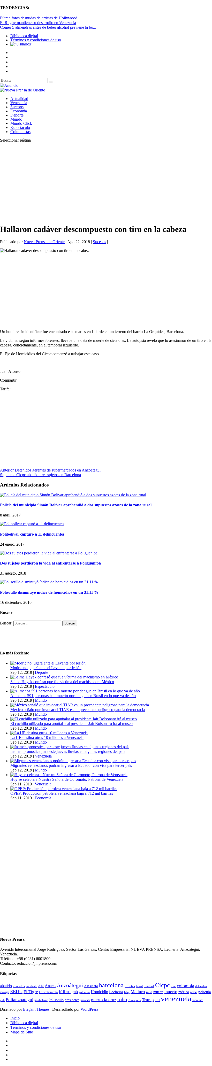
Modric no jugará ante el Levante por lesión (45, 668)
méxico (183, 992)
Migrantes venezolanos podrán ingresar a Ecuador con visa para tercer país (71, 765)
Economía (18, 111)
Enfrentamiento (48, 992)
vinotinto (197, 1000)
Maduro (138, 991)
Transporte (134, 1000)
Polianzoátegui (19, 999)
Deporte (17, 115)
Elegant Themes (36, 1009)
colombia (185, 985)
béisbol (149, 986)
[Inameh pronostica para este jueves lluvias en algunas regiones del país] (69, 747)
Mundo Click (21, 123)
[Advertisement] (106, 183)
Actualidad (19, 98)
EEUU (16, 991)
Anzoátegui (70, 985)
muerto (170, 991)
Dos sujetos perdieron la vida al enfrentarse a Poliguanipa (50, 563)
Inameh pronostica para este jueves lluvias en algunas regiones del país (67, 751)
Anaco (50, 986)
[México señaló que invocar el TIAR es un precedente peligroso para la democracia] (79, 705)
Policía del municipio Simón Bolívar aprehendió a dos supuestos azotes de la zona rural (76, 505)
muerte (158, 992)
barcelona (111, 985)
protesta (85, 1000)
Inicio (15, 1018)
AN (41, 986)
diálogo (4, 992)
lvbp (127, 992)
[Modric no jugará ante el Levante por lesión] (48, 663)
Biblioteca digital (24, 36)
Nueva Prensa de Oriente (44, 242)
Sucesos (17, 107)
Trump (148, 999)
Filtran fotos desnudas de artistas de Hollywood (38, 18)
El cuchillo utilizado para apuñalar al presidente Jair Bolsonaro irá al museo (71, 723)
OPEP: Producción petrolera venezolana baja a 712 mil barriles (61, 793)
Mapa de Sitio (21, 1032)
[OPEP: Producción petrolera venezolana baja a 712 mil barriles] (63, 788)
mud (149, 992)
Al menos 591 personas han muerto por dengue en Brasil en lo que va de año (73, 695)
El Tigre (31, 991)
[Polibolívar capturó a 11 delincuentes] (32, 524)
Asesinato (91, 986)
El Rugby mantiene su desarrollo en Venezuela (38, 22)
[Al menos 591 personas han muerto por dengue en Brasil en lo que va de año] (75, 691)
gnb (75, 992)
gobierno (84, 992)
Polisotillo (56, 1000)
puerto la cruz (103, 999)
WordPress (89, 1009)
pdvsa (193, 992)
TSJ (157, 1000)
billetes (130, 986)
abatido (6, 986)
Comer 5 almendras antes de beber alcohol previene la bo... (48, 27)
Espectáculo (20, 127)
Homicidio (99, 992)
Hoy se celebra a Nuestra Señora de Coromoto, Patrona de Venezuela (66, 779)
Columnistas (20, 131)
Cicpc (162, 985)
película (204, 992)
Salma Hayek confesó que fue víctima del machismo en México (62, 681)
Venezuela (18, 103)
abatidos (19, 986)
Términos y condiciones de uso (35, 40)
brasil (139, 986)
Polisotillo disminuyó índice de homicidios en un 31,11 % (49, 592)
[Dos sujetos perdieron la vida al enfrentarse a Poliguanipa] (48, 553)
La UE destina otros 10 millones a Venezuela (47, 737)
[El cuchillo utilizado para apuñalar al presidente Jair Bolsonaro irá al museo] (73, 719)
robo (122, 999)
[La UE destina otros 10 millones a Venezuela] (49, 733)
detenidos (201, 986)
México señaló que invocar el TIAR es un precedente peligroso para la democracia (77, 709)
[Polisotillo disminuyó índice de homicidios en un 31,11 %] (49, 582)
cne (173, 986)
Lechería (116, 992)
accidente (31, 986)
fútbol (65, 991)
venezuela (176, 998)
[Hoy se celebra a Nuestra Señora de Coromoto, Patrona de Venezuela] (68, 775)
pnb (2, 1000)
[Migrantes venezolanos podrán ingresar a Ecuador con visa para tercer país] (73, 761)
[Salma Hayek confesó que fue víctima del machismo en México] (64, 677)
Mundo (16, 119)
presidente (72, 1000)
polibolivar (41, 1000)
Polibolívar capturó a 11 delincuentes (32, 534)
